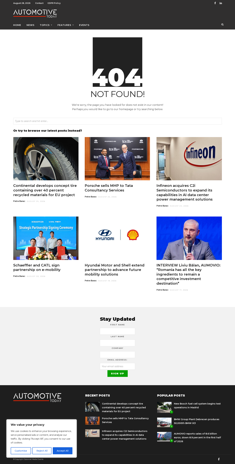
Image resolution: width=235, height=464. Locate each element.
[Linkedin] (221, 3)
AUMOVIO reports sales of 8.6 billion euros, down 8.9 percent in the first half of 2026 (197, 437)
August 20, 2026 (36, 276)
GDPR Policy (54, 3)
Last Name (117, 336)
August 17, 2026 (179, 290)
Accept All (62, 450)
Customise (21, 450)
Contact (39, 3)
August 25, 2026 (36, 201)
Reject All (41, 450)
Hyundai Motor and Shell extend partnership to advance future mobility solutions (115, 270)
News (30, 25)
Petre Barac (19, 201)
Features (64, 25)
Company (117, 348)
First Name (117, 325)
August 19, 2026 (107, 281)
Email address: (118, 360)
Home (17, 25)
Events (84, 25)
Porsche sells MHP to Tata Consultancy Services (109, 187)
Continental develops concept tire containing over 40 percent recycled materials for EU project (45, 190)
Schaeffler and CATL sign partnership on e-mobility (37, 267)
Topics (45, 25)
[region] (41, 438)
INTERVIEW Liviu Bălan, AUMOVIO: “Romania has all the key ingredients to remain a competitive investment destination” (188, 274)
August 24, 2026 (179, 206)
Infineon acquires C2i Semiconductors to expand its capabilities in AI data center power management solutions (185, 192)
